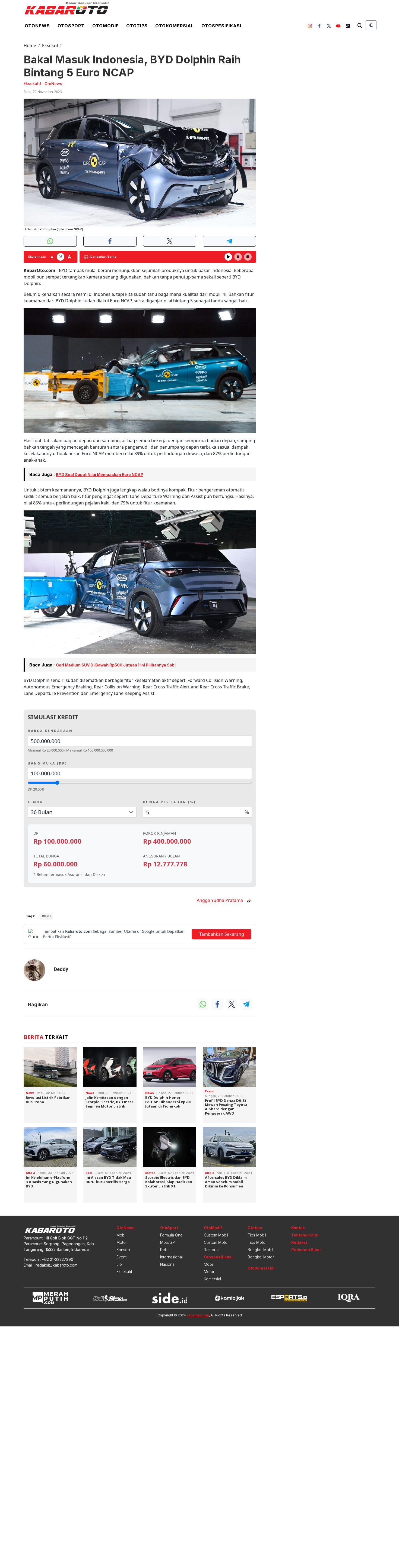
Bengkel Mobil (260, 1249)
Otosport (71, 25)
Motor (121, 1242)
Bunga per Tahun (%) (169, 802)
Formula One (171, 1235)
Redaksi (299, 1242)
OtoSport (169, 1227)
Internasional (171, 1257)
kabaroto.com (198, 1315)
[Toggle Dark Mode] (371, 25)
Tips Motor (257, 1242)
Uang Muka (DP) (47, 763)
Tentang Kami (304, 1235)
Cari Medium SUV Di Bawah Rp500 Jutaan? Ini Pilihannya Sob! (116, 665)
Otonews (37, 25)
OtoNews (125, 1227)
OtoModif (213, 1227)
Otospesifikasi (221, 25)
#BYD (46, 916)
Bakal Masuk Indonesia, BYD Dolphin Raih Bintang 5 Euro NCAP (132, 66)
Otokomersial (174, 25)
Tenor (35, 802)
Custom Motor (216, 1242)
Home (30, 45)
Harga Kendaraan (50, 731)
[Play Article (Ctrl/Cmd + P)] (228, 257)
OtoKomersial (261, 1268)
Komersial (212, 1279)
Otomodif (105, 25)
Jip (119, 1264)
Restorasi (212, 1249)
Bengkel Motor (261, 1257)
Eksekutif (51, 45)
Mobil (121, 1235)
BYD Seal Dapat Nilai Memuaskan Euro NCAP (99, 474)
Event (121, 1257)
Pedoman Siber (306, 1249)
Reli (163, 1249)
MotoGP (167, 1242)
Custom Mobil (216, 1235)
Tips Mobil (257, 1235)
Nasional (167, 1264)
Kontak (298, 1227)
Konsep (123, 1249)
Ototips (137, 25)
